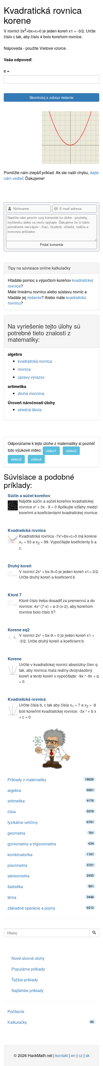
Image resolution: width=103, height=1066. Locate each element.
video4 (36, 459)
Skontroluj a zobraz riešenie (52, 97)
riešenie (34, 297)
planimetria (51, 865)
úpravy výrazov (31, 377)
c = (6, 71)
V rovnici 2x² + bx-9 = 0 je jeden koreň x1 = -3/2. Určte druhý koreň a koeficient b (51, 635)
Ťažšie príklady (25, 980)
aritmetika (51, 801)
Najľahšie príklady (28, 990)
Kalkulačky (51, 1022)
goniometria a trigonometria (51, 844)
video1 (51, 450)
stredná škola (30, 409)
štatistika (51, 886)
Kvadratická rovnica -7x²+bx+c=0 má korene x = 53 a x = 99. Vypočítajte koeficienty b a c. (52, 539)
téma (51, 897)
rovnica (24, 369)
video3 (16, 459)
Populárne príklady (28, 969)
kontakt (61, 1055)
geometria (51, 833)
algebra (51, 790)
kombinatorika (51, 854)
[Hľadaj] (94, 933)
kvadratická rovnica (35, 361)
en (73, 1055)
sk (88, 1055)
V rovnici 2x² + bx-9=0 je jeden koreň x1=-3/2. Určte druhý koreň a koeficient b (53, 571)
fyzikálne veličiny (51, 822)
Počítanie (16, 1011)
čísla (51, 811)
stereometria (51, 876)
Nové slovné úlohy (28, 958)
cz (80, 1055)
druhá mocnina (31, 393)
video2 (71, 450)
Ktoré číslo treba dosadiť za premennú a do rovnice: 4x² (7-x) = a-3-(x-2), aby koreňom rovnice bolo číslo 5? (51, 603)
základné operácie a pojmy (51, 908)
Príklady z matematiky (51, 779)
